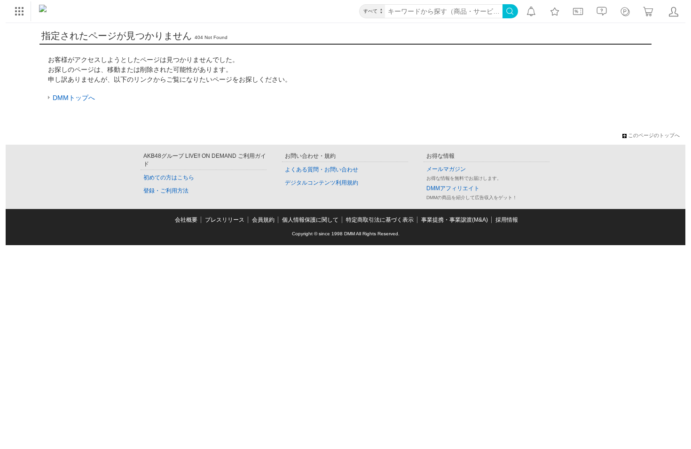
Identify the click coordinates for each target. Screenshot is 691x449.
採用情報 (506, 220)
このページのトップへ (654, 135)
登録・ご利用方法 (165, 190)
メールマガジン (446, 169)
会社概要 (186, 220)
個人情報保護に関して (310, 220)
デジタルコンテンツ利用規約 (321, 182)
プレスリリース (224, 220)
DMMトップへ (74, 97)
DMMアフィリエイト (452, 188)
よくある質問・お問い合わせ (321, 169)
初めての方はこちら (168, 177)
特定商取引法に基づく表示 (380, 220)
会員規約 (263, 220)
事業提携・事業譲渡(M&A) (454, 220)
